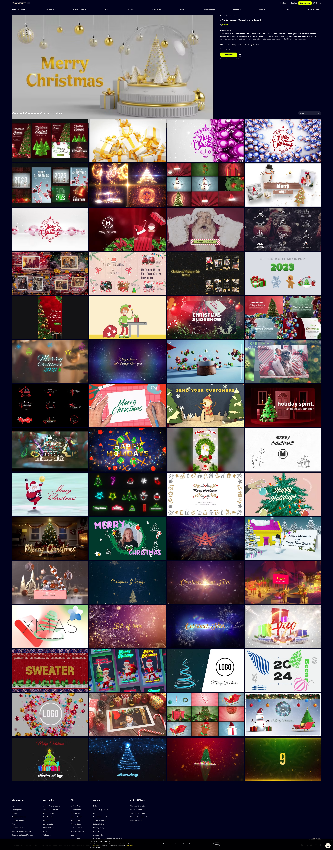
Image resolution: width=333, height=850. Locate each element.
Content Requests (19, 820)
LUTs (106, 9)
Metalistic (225, 24)
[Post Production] (84, 831)
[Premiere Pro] (81, 813)
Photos (262, 9)
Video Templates (18, 9)
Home (14, 806)
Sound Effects (209, 9)
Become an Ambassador (21, 831)
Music (182, 9)
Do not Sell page (129, 845)
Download (223, 59)
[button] (140, 848)
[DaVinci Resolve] (84, 817)
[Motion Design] (83, 828)
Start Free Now (305, 3)
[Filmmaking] (80, 824)
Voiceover (158, 9)
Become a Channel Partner (22, 835)
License (96, 831)
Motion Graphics (79, 9)
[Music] (76, 835)
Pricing (14, 824)
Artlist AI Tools (313, 9)
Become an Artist (100, 817)
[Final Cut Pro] (81, 820)
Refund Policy (98, 824)
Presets (49, 9)
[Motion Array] (81, 806)
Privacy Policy (98, 828)
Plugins (286, 9)
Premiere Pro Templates (228, 16)
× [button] (331, 840)
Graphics (237, 9)
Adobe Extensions (19, 817)
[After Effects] (81, 810)
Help (95, 806)
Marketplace (17, 809)
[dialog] (166, 844)
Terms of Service (99, 820)
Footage (130, 9)
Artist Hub (97, 813)
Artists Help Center (100, 809)
